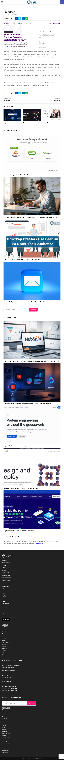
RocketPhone (47, 123)
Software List (5, 644)
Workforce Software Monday (9, 675)
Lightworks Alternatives (8, 667)
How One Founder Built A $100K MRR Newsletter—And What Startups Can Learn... (30, 217)
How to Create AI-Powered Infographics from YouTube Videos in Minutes (28, 403)
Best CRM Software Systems (9, 686)
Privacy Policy (5, 636)
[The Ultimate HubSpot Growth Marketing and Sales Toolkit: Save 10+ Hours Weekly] (32, 340)
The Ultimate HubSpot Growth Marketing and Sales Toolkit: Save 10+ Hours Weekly (31, 361)
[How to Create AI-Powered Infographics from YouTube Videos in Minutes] (32, 382)
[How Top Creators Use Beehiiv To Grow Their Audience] (32, 238)
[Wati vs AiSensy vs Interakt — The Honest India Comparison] (32, 154)
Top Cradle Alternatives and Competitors (17, 446)
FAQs (3, 657)
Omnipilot (56, 101)
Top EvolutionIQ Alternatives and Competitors (19, 531)
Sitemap (4, 646)
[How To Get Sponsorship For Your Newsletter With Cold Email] (32, 281)
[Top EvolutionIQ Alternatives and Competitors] (32, 509)
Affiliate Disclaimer (38, 543)
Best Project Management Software (11, 665)
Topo (5, 123)
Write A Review (6, 642)
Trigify (25, 123)
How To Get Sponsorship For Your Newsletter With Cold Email (24, 302)
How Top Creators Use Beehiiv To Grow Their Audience (22, 259)
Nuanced (7, 101)
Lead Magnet (5, 714)
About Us (4, 631)
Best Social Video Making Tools (9, 690)
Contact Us (5, 633)
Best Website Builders (7, 677)
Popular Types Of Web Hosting (9, 688)
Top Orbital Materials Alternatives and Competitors (21, 488)
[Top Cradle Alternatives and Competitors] (32, 425)
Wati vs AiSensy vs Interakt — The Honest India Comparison (24, 175)
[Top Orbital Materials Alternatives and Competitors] (32, 467)
